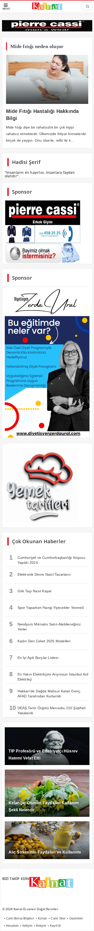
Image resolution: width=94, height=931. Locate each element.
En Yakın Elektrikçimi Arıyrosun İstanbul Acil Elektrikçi (48, 676)
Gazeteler (76, 918)
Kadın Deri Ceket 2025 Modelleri (40, 641)
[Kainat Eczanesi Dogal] (47, 9)
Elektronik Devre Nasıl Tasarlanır (40, 574)
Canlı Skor (58, 918)
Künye (42, 918)
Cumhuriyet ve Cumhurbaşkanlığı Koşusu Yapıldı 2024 (47, 559)
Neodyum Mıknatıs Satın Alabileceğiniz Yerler (45, 626)
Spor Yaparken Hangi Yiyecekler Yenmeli (46, 607)
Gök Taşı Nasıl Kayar (30, 590)
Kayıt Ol (55, 925)
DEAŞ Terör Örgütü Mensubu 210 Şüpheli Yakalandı (47, 709)
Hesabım (12, 925)
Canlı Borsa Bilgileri (20, 918)
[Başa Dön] (85, 922)
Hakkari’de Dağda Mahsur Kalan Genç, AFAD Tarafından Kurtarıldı (45, 693)
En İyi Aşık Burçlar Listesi (33, 657)
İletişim (27, 925)
